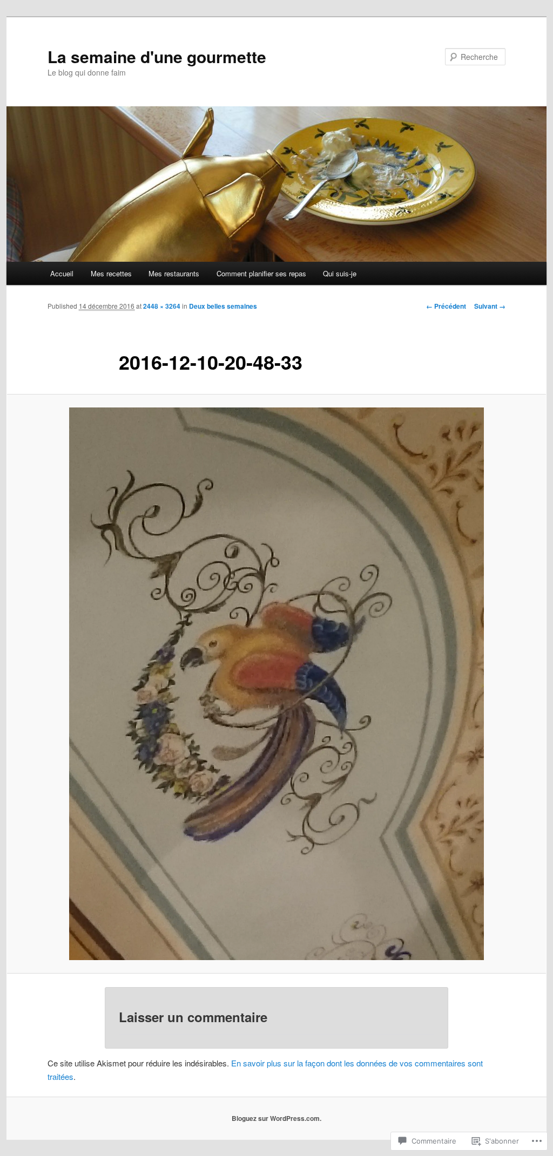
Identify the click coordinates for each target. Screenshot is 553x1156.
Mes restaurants (174, 273)
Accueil (61, 273)
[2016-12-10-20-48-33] (276, 683)
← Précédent (446, 306)
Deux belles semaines (223, 306)
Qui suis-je (339, 273)
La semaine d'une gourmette (157, 56)
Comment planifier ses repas (261, 273)
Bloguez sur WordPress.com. (276, 1118)
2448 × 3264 (161, 306)
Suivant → (489, 306)
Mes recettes (111, 273)
